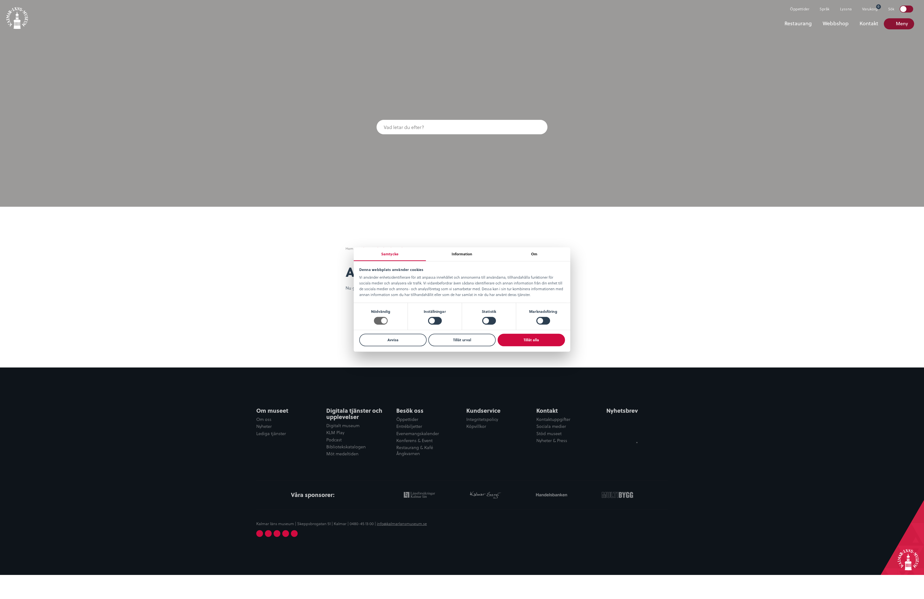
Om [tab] (534, 253)
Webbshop (836, 23)
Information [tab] (462, 253)
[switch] (435, 321)
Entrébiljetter (409, 426)
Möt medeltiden (342, 454)
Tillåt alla (531, 339)
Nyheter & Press (551, 441)
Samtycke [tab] (389, 253)
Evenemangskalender (417, 434)
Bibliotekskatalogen (346, 447)
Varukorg (870, 8)
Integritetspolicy (482, 419)
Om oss (263, 419)
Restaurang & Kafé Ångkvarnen (414, 450)
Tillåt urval (462, 339)
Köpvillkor (476, 426)
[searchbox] (452, 127)
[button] (537, 127)
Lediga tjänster (271, 434)
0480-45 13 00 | (363, 523)
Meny (902, 23)
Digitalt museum (342, 426)
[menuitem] (797, 9)
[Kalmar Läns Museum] (17, 15)
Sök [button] (891, 9)
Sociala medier (551, 426)
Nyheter (264, 426)
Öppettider (799, 9)
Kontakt (869, 23)
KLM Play (335, 433)
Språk (825, 9)
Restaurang (798, 23)
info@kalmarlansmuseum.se (402, 523)
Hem (349, 248)
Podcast (334, 440)
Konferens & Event (414, 441)
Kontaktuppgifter (553, 419)
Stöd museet (549, 434)
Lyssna (846, 9)
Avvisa (392, 339)
